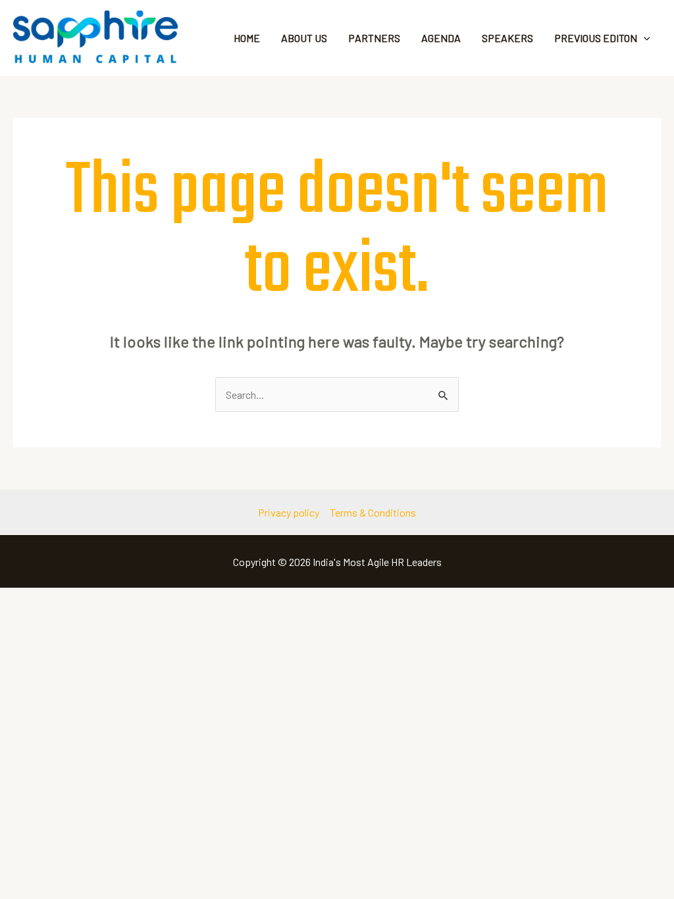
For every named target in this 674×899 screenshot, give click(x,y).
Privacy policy (288, 512)
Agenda (441, 38)
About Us (304, 38)
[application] (643, 38)
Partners (374, 38)
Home (247, 38)
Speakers (507, 38)
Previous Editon (595, 38)
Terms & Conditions (373, 512)
